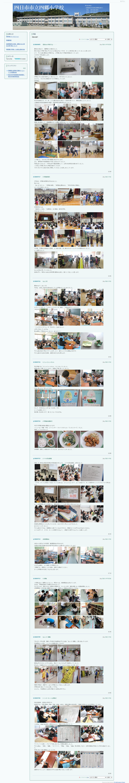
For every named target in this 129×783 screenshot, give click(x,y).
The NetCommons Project (119, 782)
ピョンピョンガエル (48, 362)
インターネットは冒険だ (50, 698)
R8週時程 (8, 40)
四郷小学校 (108, 177)
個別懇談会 (46, 539)
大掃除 (45, 578)
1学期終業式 (46, 177)
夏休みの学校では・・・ (50, 44)
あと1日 (45, 281)
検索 (24, 68)
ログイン (122, 1)
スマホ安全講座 (47, 458)
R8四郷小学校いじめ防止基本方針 (15, 49)
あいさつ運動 (47, 637)
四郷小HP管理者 (106, 44)
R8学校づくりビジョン (12, 36)
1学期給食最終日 (47, 421)
